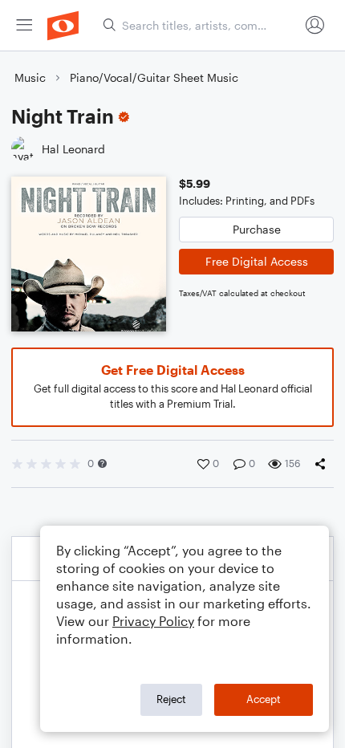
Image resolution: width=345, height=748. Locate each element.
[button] (102, 463)
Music (30, 77)
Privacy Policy (153, 620)
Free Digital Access (256, 261)
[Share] (323, 464)
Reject (171, 699)
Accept (263, 699)
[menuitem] (24, 25)
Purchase (257, 229)
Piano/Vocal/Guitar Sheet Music (154, 77)
